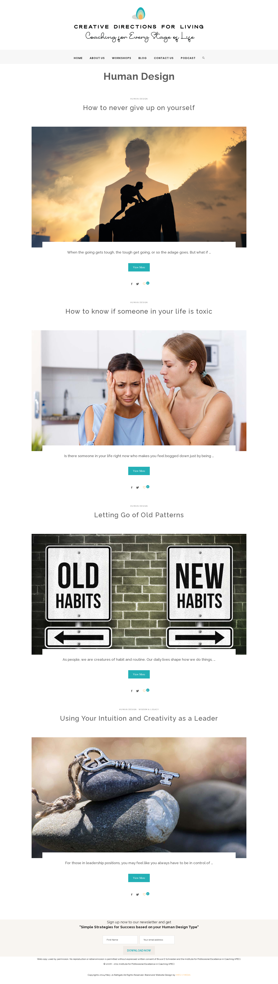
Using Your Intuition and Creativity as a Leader (139, 718)
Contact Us (164, 58)
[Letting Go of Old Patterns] (139, 594)
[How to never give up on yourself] (139, 187)
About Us (97, 58)
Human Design (139, 99)
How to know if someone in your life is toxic (139, 311)
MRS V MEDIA (183, 975)
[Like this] (145, 283)
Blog (142, 58)
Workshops (121, 58)
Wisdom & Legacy (149, 709)
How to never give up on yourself (139, 108)
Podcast (188, 58)
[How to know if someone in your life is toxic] (139, 390)
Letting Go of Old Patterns (139, 515)
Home (78, 58)
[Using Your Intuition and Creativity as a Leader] (139, 797)
